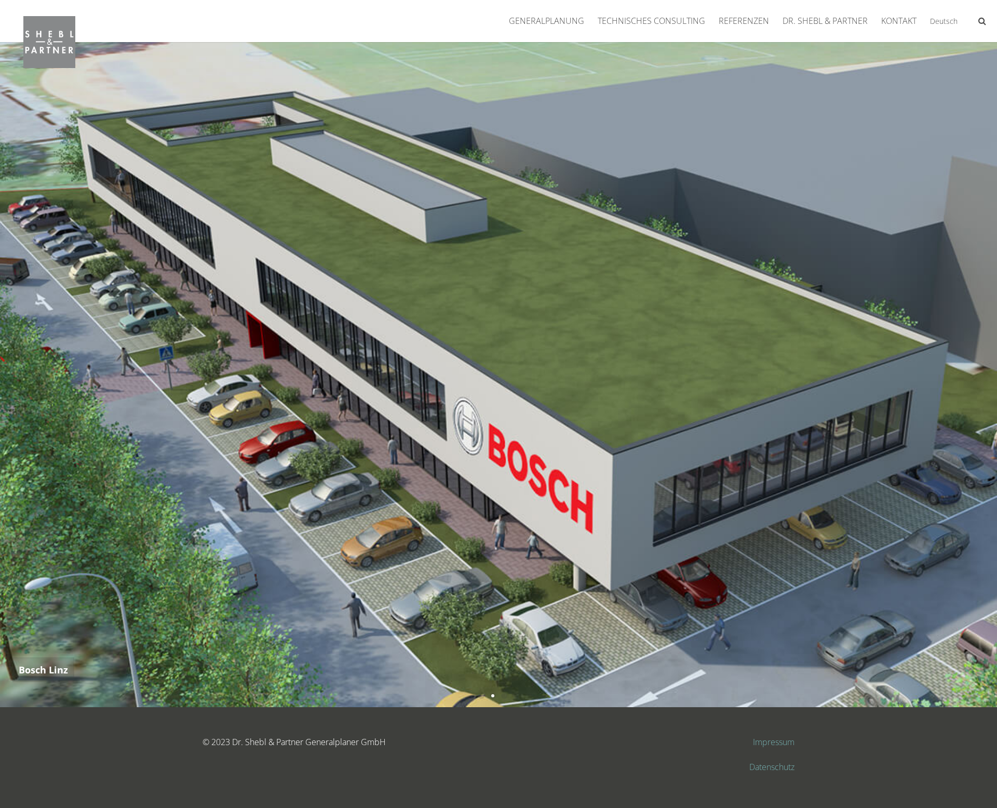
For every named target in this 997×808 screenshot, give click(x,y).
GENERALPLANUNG (546, 21)
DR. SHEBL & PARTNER (825, 21)
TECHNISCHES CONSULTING (651, 21)
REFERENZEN (744, 21)
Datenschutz (771, 767)
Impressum (773, 742)
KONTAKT (899, 21)
